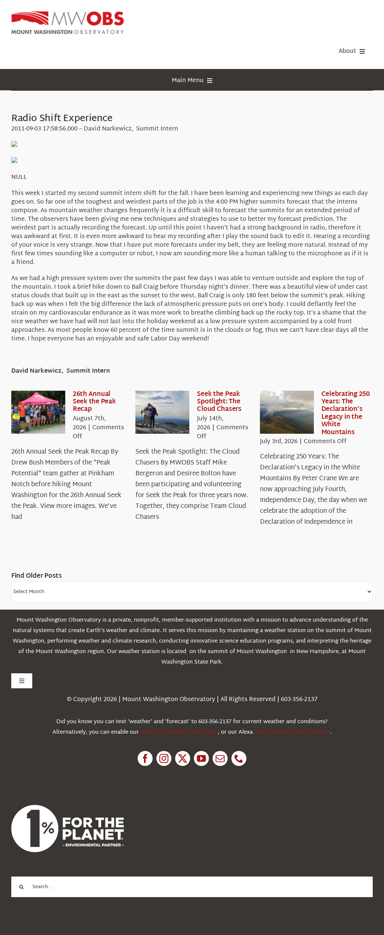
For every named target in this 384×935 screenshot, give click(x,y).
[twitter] (182, 758)
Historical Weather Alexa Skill (179, 732)
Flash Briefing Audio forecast (292, 732)
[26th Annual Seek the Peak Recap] (38, 412)
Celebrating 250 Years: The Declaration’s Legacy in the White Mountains (345, 413)
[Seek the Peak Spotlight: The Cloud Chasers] (162, 412)
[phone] (238, 758)
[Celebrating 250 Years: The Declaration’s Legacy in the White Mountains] (287, 412)
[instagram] (163, 758)
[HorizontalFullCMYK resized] (67, 14)
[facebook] (145, 758)
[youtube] (201, 758)
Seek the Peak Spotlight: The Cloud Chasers (219, 401)
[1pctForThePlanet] (67, 808)
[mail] (220, 758)
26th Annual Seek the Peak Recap (94, 401)
